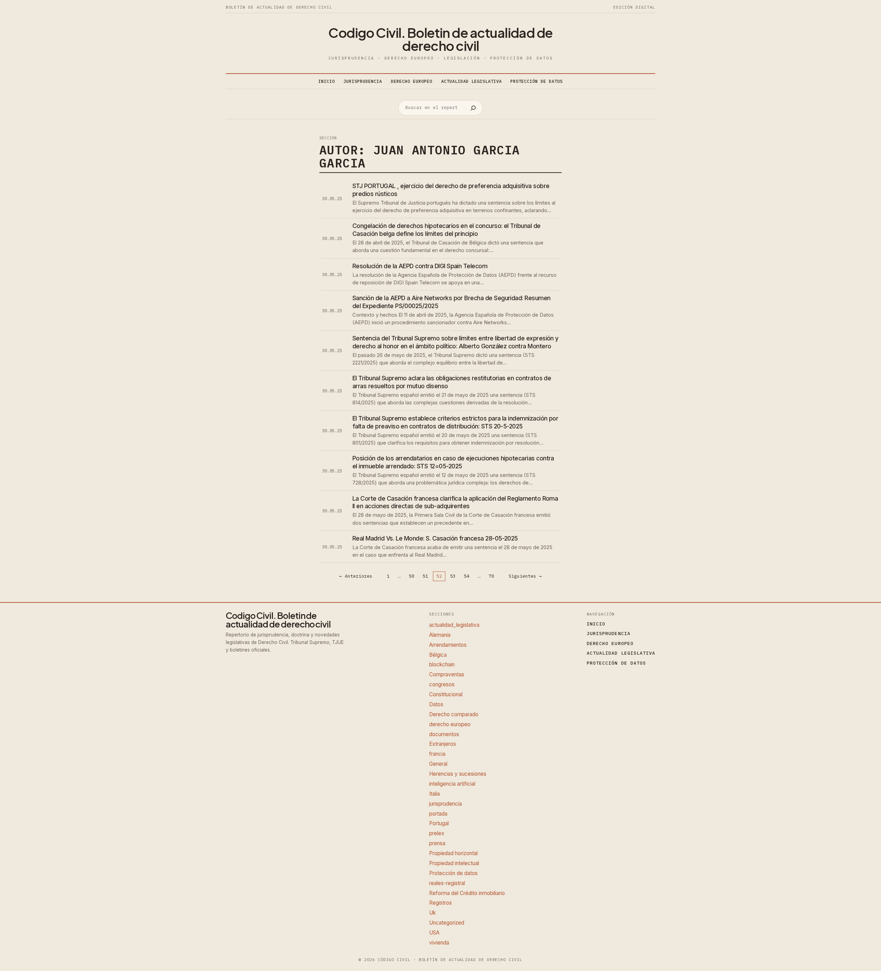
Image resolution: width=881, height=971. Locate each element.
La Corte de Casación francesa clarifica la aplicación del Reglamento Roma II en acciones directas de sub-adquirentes (455, 502)
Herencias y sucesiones (457, 774)
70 (491, 576)
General (438, 764)
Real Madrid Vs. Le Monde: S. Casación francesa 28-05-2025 (435, 538)
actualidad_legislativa (454, 625)
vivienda (439, 942)
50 (411, 576)
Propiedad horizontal (453, 853)
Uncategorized (446, 922)
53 (453, 576)
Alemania (439, 635)
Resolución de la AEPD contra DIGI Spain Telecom (419, 266)
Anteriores (355, 576)
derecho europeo (449, 724)
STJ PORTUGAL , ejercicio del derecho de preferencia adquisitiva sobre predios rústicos (451, 189)
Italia (434, 793)
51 (425, 576)
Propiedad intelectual (454, 863)
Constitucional (446, 694)
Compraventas (446, 674)
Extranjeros (442, 744)
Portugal (439, 823)
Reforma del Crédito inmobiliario (467, 893)
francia (437, 754)
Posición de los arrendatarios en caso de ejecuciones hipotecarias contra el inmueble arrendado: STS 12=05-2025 (453, 462)
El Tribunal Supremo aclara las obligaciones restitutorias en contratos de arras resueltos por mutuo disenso (451, 382)
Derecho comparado (453, 714)
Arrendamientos (448, 645)
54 (466, 576)
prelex (436, 833)
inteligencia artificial (452, 784)
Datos (436, 704)
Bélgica (438, 655)
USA (434, 932)
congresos (442, 684)
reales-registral (447, 883)
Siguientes (525, 576)
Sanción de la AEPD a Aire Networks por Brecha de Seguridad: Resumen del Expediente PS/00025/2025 (451, 301)
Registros (440, 902)
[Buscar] (473, 108)
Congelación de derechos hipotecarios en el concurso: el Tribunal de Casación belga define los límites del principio (446, 229)
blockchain (442, 664)
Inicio (326, 81)
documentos (444, 734)
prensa (437, 843)
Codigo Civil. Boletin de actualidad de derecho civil (440, 39)
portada (438, 813)
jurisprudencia (445, 803)
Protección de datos (453, 873)
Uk (432, 912)
